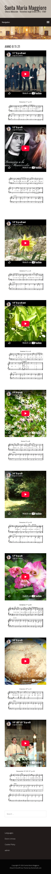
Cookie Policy (10, 844)
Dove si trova (10, 838)
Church (12, 868)
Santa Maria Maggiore (25, 7)
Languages (9, 833)
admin (7, 850)
